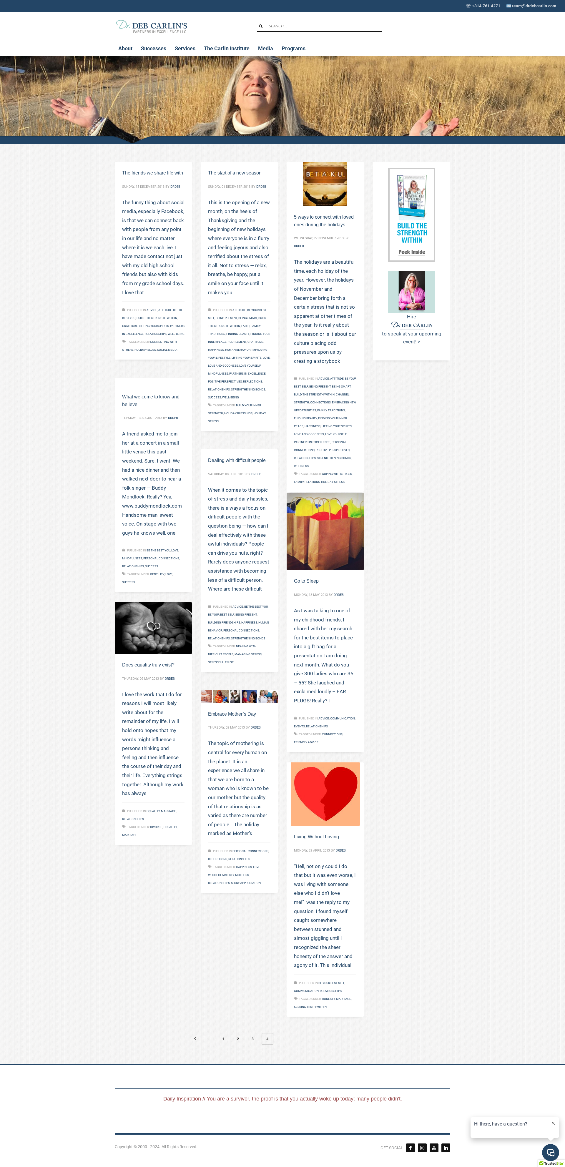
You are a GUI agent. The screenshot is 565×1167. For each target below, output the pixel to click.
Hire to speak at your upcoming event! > (411, 329)
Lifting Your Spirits (154, 326)
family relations (307, 481)
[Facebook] (410, 1147)
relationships (219, 883)
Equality (153, 811)
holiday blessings (238, 413)
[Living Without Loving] (325, 794)
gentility (157, 574)
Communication (342, 718)
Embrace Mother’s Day (232, 714)
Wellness (301, 466)
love (266, 357)
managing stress (248, 654)
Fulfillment (237, 341)
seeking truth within (310, 1006)
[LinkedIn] (445, 1147)
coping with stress (337, 474)
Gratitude (130, 326)
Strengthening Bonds (248, 389)
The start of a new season (235, 172)
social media (167, 349)
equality (170, 827)
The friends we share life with (152, 172)
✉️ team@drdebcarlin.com (531, 6)
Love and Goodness (223, 365)
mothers (242, 875)
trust (229, 662)
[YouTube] (434, 1147)
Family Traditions (331, 410)
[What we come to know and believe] (153, 382)
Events (299, 726)
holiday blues (145, 349)
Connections (320, 402)
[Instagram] (422, 1147)
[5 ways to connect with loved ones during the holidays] (325, 184)
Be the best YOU (158, 550)
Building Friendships (224, 622)
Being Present (226, 318)
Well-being (176, 333)
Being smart (247, 318)
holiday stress (333, 481)
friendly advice (306, 742)
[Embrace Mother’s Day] (239, 696)
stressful (216, 662)
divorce (156, 827)
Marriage (168, 811)
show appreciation (246, 883)
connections (332, 734)
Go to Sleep (306, 581)
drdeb (175, 187)
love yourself (250, 365)
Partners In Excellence (247, 373)
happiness (216, 349)
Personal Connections (161, 558)
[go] (261, 26)
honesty (328, 998)
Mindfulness (218, 373)
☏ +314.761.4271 (483, 6)
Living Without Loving (316, 836)
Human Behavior (237, 349)
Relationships (156, 333)
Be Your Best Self (221, 614)
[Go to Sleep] (325, 531)
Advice (152, 310)
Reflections (252, 381)
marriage (129, 835)
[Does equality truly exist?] (153, 628)
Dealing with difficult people (237, 460)
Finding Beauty (237, 333)
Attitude (165, 310)
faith (245, 326)
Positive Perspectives (225, 381)
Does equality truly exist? (148, 664)
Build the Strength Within (157, 318)
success (214, 397)
